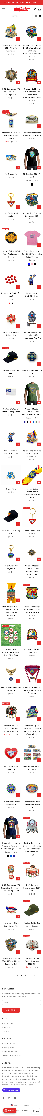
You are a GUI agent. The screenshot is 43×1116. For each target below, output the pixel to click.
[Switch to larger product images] (36, 16)
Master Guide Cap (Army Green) (32, 924)
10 (34, 975)
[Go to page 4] (38, 975)
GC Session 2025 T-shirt (32, 175)
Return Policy (8, 1044)
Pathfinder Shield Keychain (32, 532)
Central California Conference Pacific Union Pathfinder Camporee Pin (32, 847)
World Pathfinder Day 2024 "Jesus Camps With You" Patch (32, 611)
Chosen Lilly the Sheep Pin (31, 650)
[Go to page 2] (4, 975)
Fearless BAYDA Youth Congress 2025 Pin (32, 961)
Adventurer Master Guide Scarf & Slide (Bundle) (32, 690)
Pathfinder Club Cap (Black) (11, 532)
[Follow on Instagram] (9, 1098)
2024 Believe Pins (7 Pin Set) (32, 767)
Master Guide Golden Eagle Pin (11, 688)
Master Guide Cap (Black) (11, 371)
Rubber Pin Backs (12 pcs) (11, 294)
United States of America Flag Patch (11, 410)
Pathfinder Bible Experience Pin (11, 924)
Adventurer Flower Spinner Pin (11, 803)
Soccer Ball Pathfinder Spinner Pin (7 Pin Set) (11, 652)
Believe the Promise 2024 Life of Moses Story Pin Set (11, 961)
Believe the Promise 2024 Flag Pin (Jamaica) (11, 48)
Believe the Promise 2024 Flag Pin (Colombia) (32, 454)
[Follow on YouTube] (15, 1098)
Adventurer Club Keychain (11, 567)
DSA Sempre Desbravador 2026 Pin (31, 888)
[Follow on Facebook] (3, 1098)
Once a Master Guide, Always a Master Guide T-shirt (32, 412)
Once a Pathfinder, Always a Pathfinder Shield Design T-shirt (11, 846)
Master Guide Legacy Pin (32, 371)
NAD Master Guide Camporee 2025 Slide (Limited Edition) (11, 611)
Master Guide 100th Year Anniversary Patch (11, 254)
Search (5, 1031)
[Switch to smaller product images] (40, 16)
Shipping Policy (9, 1051)
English (27, 1105)
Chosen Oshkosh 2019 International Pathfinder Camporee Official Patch (32, 94)
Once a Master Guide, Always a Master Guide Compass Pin (32, 570)
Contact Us (7, 1023)
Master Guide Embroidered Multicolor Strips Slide (32, 493)
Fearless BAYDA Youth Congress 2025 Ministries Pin (11, 728)
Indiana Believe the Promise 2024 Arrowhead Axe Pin (32, 335)
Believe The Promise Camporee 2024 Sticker (32, 216)
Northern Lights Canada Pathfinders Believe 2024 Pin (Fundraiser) (32, 730)
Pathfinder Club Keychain (11, 214)
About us (6, 1027)
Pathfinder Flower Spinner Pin (11, 333)
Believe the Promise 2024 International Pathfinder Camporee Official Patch (32, 51)
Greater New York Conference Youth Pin (32, 805)
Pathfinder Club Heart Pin (11, 767)
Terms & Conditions (11, 1056)
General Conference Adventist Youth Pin (32, 134)
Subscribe (11, 1010)
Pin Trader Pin (11, 174)
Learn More (33, 1085)
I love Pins (11, 489)
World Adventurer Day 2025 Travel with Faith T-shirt (32, 254)
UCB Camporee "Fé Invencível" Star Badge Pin (11, 92)
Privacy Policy (9, 1047)
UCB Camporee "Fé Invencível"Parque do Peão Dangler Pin (11, 888)
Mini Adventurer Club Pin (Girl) (11, 452)
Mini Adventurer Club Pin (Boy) (32, 294)
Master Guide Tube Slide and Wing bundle (11, 136)
